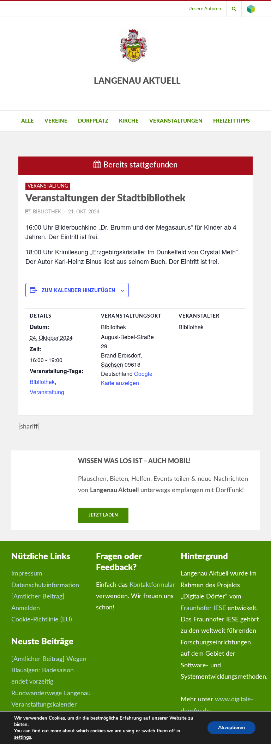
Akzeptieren (231, 727)
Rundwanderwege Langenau (51, 693)
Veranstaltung (48, 186)
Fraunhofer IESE (203, 608)
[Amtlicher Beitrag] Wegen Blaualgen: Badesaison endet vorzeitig (48, 670)
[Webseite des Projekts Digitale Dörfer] (251, 9)
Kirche (129, 121)
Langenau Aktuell (137, 81)
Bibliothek (42, 382)
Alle (27, 121)
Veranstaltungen (176, 121)
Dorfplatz (93, 121)
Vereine (55, 121)
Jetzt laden (103, 515)
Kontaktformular (152, 585)
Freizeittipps (231, 121)
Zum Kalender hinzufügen (78, 290)
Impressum (26, 574)
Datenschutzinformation (45, 585)
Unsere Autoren (204, 9)
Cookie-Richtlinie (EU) (41, 619)
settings (22, 737)
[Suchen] (234, 9)
